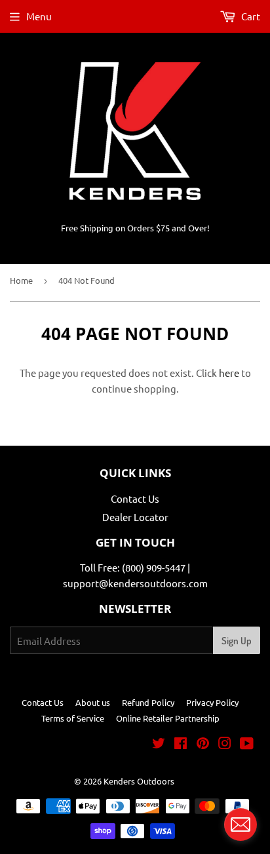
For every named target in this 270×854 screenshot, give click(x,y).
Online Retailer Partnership (168, 718)
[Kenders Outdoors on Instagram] (224, 744)
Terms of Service (72, 718)
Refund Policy (148, 702)
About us (92, 702)
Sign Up (237, 640)
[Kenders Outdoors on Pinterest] (203, 744)
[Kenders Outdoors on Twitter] (158, 744)
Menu (39, 16)
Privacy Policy (212, 702)
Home (21, 280)
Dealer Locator (135, 517)
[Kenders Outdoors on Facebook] (180, 744)
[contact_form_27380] (240, 824)
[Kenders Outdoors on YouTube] (247, 744)
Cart (249, 16)
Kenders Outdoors (139, 780)
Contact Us (135, 498)
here (229, 372)
